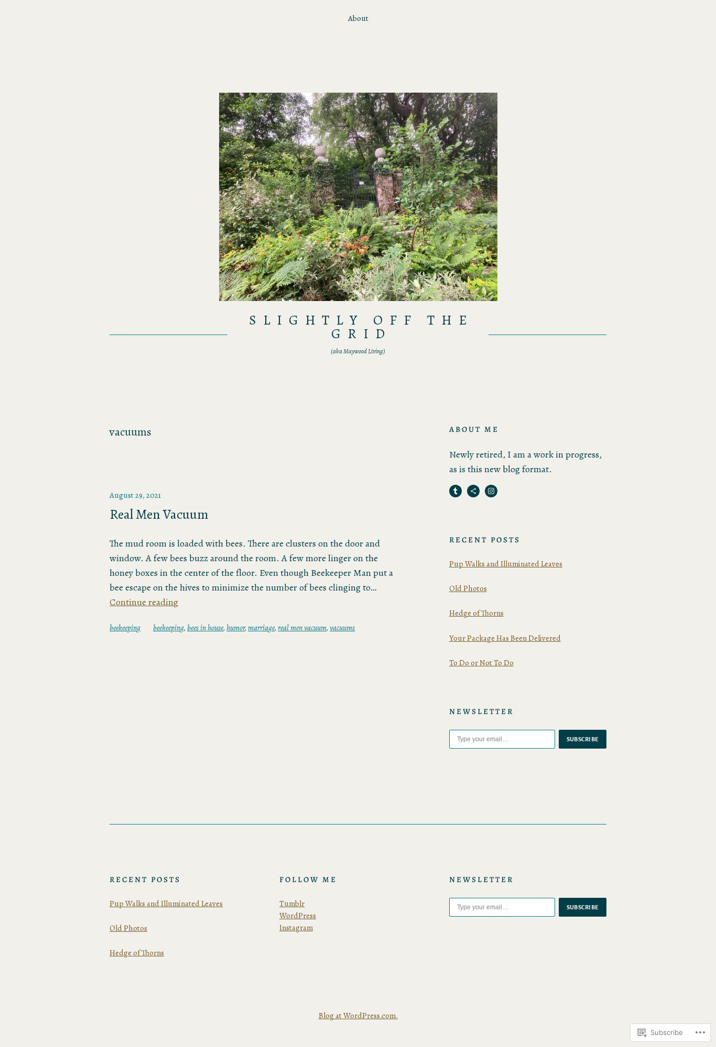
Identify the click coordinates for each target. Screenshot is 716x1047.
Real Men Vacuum (159, 515)
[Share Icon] (473, 491)
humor (235, 627)
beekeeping (125, 627)
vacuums (342, 627)
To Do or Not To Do (481, 663)
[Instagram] (491, 491)
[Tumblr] (455, 491)
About (358, 18)
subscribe (583, 739)
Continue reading (144, 602)
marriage (261, 627)
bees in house (205, 627)
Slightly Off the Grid (361, 327)
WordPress (297, 915)
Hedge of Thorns (476, 613)
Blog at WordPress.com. (358, 1015)
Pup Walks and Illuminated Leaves (505, 564)
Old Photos (468, 588)
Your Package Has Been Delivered (505, 638)
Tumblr (292, 903)
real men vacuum (302, 627)
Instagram (296, 927)
